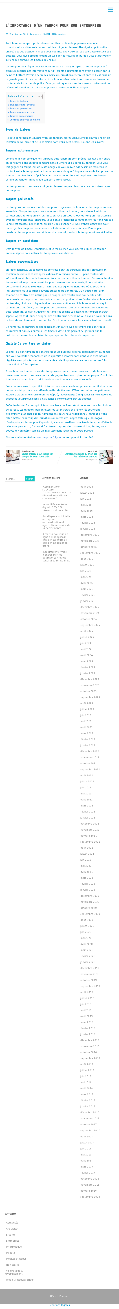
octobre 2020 (88, 907)
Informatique (14, 1246)
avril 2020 (86, 944)
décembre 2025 (89, 534)
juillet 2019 (87, 998)
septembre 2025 (90, 552)
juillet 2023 (87, 709)
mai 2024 (86, 649)
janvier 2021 (87, 889)
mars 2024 (86, 661)
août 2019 (86, 992)
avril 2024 (86, 655)
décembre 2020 (89, 895)
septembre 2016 (90, 1196)
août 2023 (86, 703)
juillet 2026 (87, 492)
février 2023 (87, 739)
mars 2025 (86, 589)
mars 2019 (86, 1022)
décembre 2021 (89, 823)
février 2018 (87, 1100)
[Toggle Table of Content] (38, 96)
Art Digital (12, 1228)
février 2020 (87, 956)
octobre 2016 (88, 1190)
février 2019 (87, 1028)
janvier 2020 (87, 962)
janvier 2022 (87, 817)
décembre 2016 (89, 1178)
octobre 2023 (88, 691)
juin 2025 (85, 570)
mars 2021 (86, 877)
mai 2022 (86, 793)
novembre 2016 (89, 1184)
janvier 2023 (87, 745)
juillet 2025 (87, 564)
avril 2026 (86, 510)
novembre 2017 (89, 1118)
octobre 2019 (88, 980)
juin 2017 (85, 1148)
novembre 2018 (89, 1046)
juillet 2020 (87, 926)
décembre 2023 (89, 679)
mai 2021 (86, 865)
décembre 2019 (89, 968)
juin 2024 (85, 643)
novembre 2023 (89, 685)
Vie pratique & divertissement (14, 1272)
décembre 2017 (89, 1112)
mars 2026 (86, 516)
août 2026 (86, 486)
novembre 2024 (89, 613)
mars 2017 (86, 1166)
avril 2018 (86, 1088)
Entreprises (60, 34)
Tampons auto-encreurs (22, 105)
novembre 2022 (89, 757)
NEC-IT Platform (29, 8)
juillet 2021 (87, 853)
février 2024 (87, 667)
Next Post (81, 454)
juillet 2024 (87, 637)
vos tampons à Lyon (49, 437)
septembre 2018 (90, 1058)
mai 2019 (86, 1010)
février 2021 (87, 883)
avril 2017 (86, 1160)
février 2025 (87, 595)
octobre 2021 (88, 835)
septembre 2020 (90, 913)
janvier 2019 (87, 1034)
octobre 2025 (88, 546)
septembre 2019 (90, 986)
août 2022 (86, 775)
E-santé (10, 1234)
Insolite (10, 1252)
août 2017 (86, 1136)
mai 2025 (86, 577)
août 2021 (86, 847)
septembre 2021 (90, 841)
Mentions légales (59, 1305)
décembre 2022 (89, 751)
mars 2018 (86, 1094)
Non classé (12, 1264)
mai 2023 (86, 721)
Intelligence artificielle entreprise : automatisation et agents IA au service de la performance (56, 522)
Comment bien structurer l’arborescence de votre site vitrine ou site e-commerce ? (56, 492)
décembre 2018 (89, 1040)
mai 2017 (86, 1154)
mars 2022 (86, 805)
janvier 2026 (87, 528)
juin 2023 (85, 715)
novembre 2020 (89, 901)
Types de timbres (19, 101)
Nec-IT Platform (59, 1296)
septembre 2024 (90, 625)
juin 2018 (85, 1076)
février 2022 (87, 811)
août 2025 (86, 558)
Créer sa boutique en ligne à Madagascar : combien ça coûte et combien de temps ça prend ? (55, 540)
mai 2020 (86, 938)
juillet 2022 (87, 781)
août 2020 (86, 919)
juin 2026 (85, 498)
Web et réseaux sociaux (20, 1279)
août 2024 (86, 631)
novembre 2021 (89, 829)
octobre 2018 (88, 1052)
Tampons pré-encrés (21, 108)
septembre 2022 (90, 769)
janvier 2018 (87, 1106)
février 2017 (87, 1172)
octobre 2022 (88, 763)
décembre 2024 (89, 607)
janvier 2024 (87, 673)
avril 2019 (86, 1016)
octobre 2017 (88, 1124)
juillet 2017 (87, 1142)
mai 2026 (86, 504)
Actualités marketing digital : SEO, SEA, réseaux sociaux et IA (55, 507)
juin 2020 (85, 932)
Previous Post (37, 454)
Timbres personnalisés (21, 116)
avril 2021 (86, 871)
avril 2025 (86, 583)
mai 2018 (86, 1082)
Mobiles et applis (16, 1258)
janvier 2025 (87, 601)
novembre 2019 (89, 974)
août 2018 (86, 1064)
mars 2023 (86, 733)
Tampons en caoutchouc (23, 112)
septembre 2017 (90, 1130)
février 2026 (87, 522)
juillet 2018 (87, 1070)
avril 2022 (86, 799)
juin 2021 (85, 859)
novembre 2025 (89, 540)
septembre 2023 (90, 697)
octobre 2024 (88, 619)
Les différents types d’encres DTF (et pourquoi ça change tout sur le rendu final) (56, 556)
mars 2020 (86, 950)
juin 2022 (85, 787)
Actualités (12, 1222)
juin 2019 (85, 1004)
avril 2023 (86, 727)
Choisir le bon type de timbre (25, 119)
